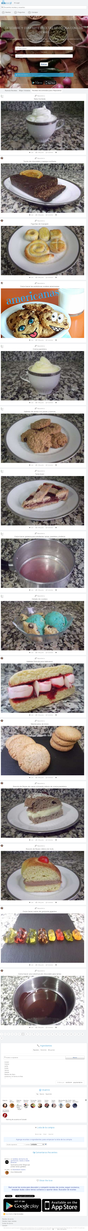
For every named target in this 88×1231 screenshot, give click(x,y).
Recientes (44, 1050)
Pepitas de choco (9, 1074)
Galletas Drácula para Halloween (40, 662)
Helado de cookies (39, 599)
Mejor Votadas (24, 90)
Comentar (50, 152)
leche (6, 1066)
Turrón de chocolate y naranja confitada (39, 161)
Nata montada (39, 99)
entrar (44, 64)
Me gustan (51, 1050)
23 (82, 1034)
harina (6, 1070)
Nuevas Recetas (11, 90)
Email (45, 1134)
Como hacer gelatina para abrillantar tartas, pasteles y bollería (39, 537)
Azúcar (6, 1062)
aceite (6, 1068)
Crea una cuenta (22, 75)
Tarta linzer (39, 474)
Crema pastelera (40, 349)
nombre (68, 1082)
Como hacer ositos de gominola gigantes (40, 911)
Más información (62, 1229)
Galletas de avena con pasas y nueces (39, 412)
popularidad (77, 1082)
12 (41, 1034)
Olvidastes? (44, 59)
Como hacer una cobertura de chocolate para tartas (39, 974)
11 (37, 1034)
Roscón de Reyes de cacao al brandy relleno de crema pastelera (39, 786)
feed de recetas (18, 1214)
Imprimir (51, 1134)
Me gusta (40, 152)
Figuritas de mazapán (39, 224)
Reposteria (41, 96)
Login (17, 3)
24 (1, 1038)
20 (71, 1034)
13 (45, 1034)
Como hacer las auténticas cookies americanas (39, 286)
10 (33, 1034)
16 (56, 1034)
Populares (36, 1050)
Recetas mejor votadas (9, 1221)
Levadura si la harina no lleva (13, 1076)
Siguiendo (49, 1094)
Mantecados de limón (40, 724)
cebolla (6, 1072)
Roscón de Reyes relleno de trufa (40, 849)
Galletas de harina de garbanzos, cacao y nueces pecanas (20, 1160)
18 (64, 1034)
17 (60, 1034)
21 (75, 1034)
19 (67, 1034)
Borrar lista (38, 1134)
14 (48, 1034)
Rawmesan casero (19, 1169)
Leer (32, 152)
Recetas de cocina (7, 2)
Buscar (75, 1057)
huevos (6, 1064)
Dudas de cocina (7, 1223)
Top (37, 1094)
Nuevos (42, 1094)
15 (52, 1034)
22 (79, 1034)
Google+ (5, 1225)
